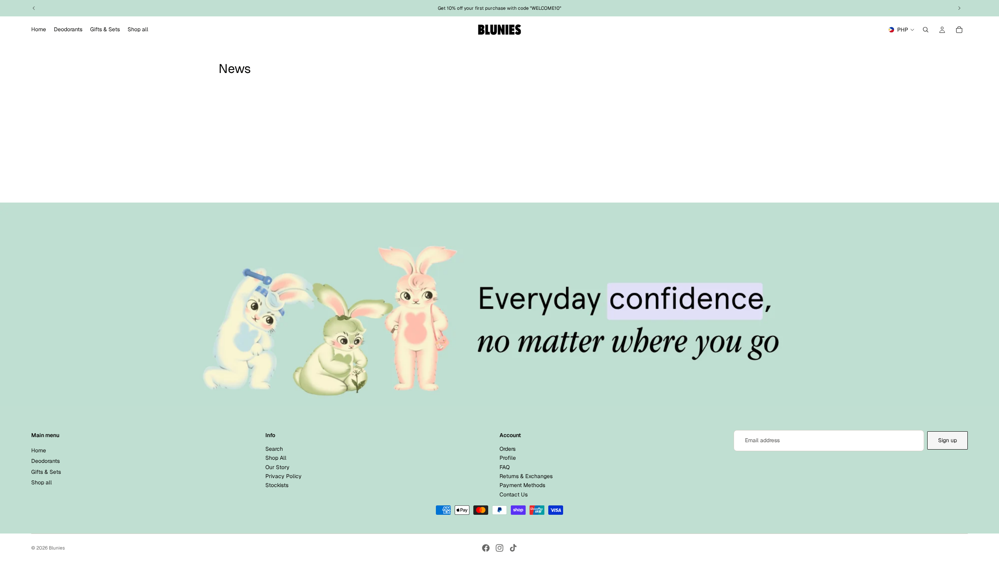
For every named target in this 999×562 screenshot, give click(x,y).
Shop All (275, 457)
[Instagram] (499, 548)
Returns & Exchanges (526, 476)
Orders (507, 448)
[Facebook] (486, 548)
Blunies (57, 548)
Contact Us (514, 494)
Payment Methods (522, 485)
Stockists (276, 485)
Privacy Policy (283, 476)
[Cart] (959, 29)
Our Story (277, 466)
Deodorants (45, 460)
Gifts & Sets (46, 471)
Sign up (947, 440)
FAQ (505, 466)
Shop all (41, 482)
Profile (508, 457)
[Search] (925, 29)
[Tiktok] (513, 548)
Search (274, 448)
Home (38, 450)
